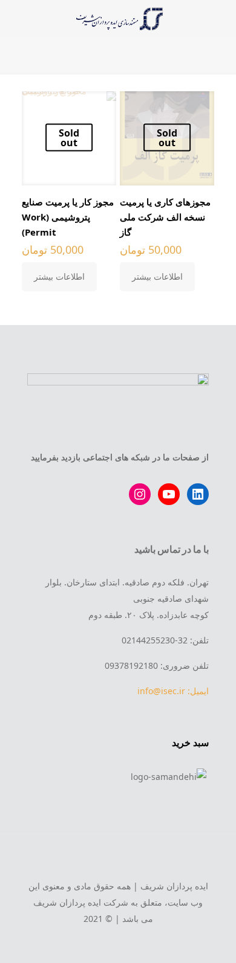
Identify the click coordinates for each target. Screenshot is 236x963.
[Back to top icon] (118, 859)
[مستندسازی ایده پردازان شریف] (118, 18)
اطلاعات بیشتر (157, 276)
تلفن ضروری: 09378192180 (157, 665)
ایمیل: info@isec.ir (173, 691)
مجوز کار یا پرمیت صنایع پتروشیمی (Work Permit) (68, 217)
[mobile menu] (219, 18)
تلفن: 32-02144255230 (165, 640)
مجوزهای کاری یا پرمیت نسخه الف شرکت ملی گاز (165, 217)
